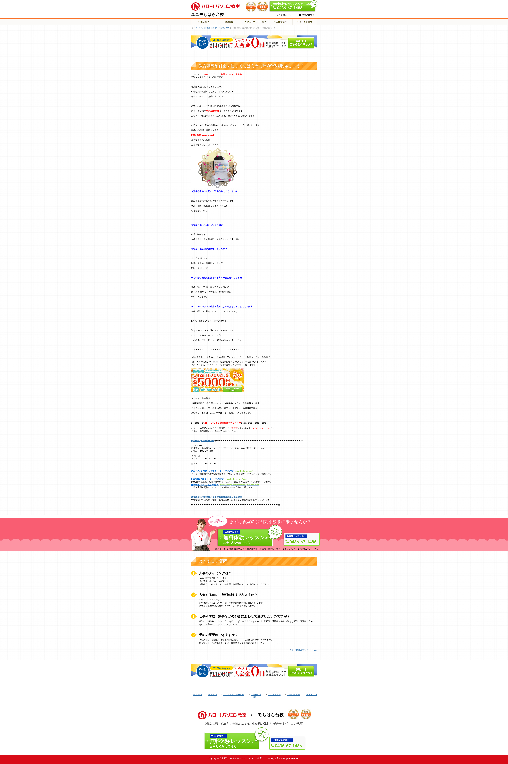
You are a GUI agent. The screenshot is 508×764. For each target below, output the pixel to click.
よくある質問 (274, 695)
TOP (211, 28)
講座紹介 (212, 695)
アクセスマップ (286, 15)
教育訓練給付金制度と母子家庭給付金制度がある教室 (216, 497)
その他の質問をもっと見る (304, 650)
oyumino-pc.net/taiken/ (202, 441)
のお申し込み (291, 6)
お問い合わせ (308, 15)
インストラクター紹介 (233, 695)
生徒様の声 (256, 695)
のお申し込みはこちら (245, 537)
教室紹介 (197, 695)
